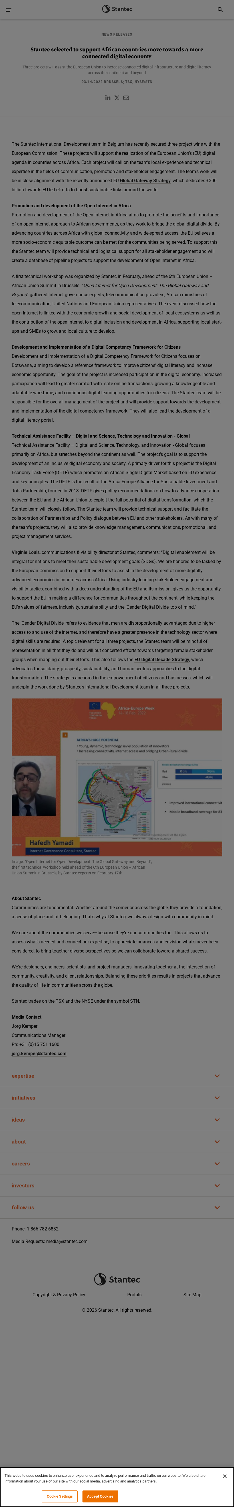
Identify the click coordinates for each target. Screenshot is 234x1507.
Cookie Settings (60, 1496)
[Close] (225, 1476)
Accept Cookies (100, 1496)
